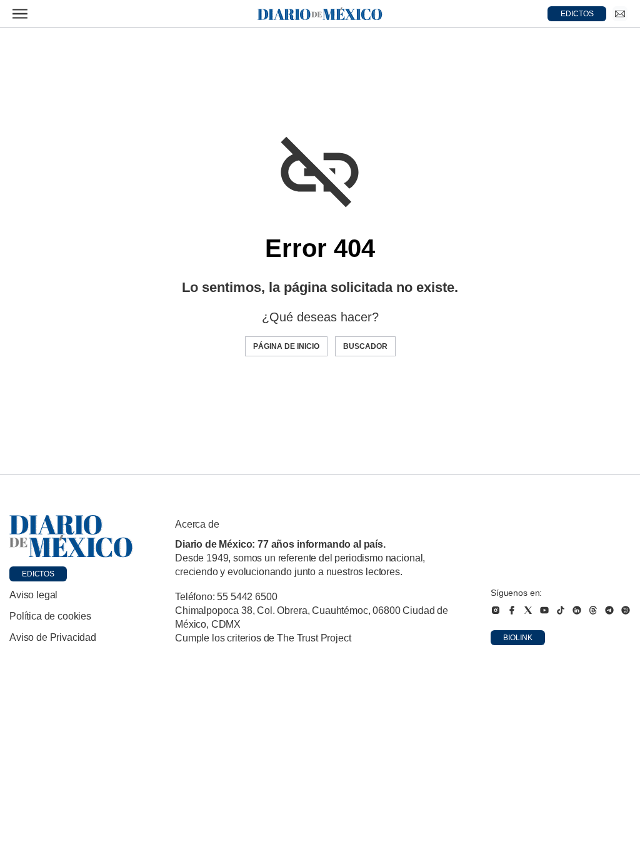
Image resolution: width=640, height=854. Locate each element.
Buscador (365, 346)
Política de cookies (50, 616)
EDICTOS (577, 13)
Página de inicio (286, 346)
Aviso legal (33, 595)
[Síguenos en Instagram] (496, 610)
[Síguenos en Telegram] (609, 610)
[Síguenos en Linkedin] (577, 610)
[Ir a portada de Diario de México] (71, 536)
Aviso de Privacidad (52, 637)
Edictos (38, 574)
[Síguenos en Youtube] (544, 610)
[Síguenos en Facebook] (512, 610)
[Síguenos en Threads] (593, 610)
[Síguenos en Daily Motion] (626, 610)
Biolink (517, 637)
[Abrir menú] (20, 13)
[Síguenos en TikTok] (561, 610)
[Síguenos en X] (528, 610)
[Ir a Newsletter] (620, 13)
